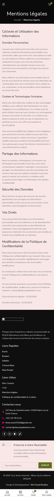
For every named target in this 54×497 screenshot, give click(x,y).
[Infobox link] (27, 450)
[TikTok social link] (20, 434)
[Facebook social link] (4, 434)
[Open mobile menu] (3, 4)
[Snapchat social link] (15, 434)
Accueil (17, 20)
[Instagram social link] (9, 434)
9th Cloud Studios (39, 484)
